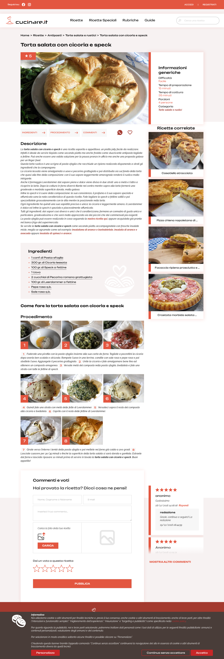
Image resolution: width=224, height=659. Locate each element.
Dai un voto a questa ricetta (53, 560)
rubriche (131, 20)
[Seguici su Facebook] (22, 4)
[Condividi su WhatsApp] (120, 134)
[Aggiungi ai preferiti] (130, 133)
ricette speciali (102, 20)
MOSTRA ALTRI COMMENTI (170, 561)
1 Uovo (36, 272)
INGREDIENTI (29, 132)
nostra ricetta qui (97, 218)
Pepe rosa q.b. (41, 286)
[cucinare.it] (27, 20)
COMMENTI (90, 132)
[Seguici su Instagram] (28, 4)
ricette (76, 20)
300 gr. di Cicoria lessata (49, 262)
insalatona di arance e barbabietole (92, 229)
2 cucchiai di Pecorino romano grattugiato (61, 277)
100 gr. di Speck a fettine (48, 267)
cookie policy (179, 621)
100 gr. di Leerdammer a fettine (53, 282)
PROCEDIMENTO (60, 132)
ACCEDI (189, 4)
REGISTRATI (209, 4)
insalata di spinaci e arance (55, 233)
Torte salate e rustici (170, 109)
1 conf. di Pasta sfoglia (47, 257)
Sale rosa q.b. (41, 291)
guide (150, 20)
